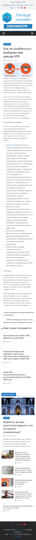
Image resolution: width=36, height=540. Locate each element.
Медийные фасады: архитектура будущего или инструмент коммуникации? (18, 427)
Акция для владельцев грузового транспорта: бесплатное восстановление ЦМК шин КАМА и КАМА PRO (16, 355)
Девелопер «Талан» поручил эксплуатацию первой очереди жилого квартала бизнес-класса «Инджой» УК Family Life (22, 456)
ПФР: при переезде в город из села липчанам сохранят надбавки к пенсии (17, 321)
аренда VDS (15, 78)
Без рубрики (7, 44)
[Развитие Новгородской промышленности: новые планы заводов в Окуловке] (7, 471)
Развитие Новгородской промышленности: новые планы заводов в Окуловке (23, 470)
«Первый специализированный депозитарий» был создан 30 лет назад (18, 507)
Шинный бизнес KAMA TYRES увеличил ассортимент (16, 336)
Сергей (14, 436)
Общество (6, 418)
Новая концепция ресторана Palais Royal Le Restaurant (19, 313)
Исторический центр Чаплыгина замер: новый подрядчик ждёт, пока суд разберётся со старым (23, 495)
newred (15, 60)
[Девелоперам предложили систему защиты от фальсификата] (7, 483)
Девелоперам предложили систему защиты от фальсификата (21, 6)
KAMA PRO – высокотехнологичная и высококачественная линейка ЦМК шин (17, 376)
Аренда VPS (10, 145)
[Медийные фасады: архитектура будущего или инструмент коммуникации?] (18, 406)
